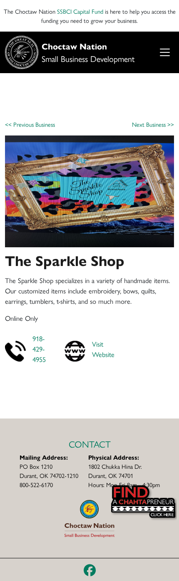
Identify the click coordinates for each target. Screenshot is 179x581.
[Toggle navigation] (164, 52)
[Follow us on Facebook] (90, 569)
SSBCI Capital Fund (80, 11)
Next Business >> (153, 124)
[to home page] (89, 517)
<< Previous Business (30, 124)
